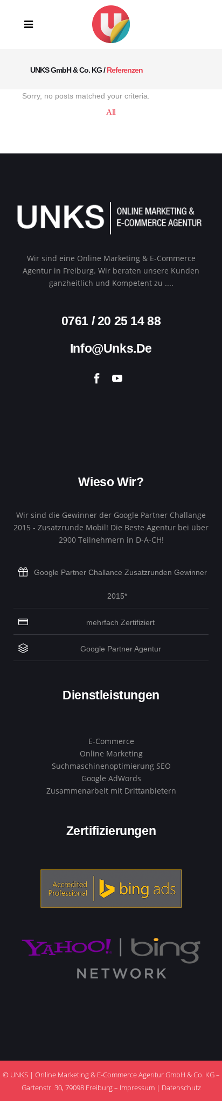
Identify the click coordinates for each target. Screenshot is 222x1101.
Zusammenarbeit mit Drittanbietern (111, 791)
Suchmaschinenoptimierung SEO (111, 766)
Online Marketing (111, 753)
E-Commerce (111, 741)
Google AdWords (111, 778)
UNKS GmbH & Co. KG (66, 70)
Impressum (137, 1087)
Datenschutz (181, 1087)
